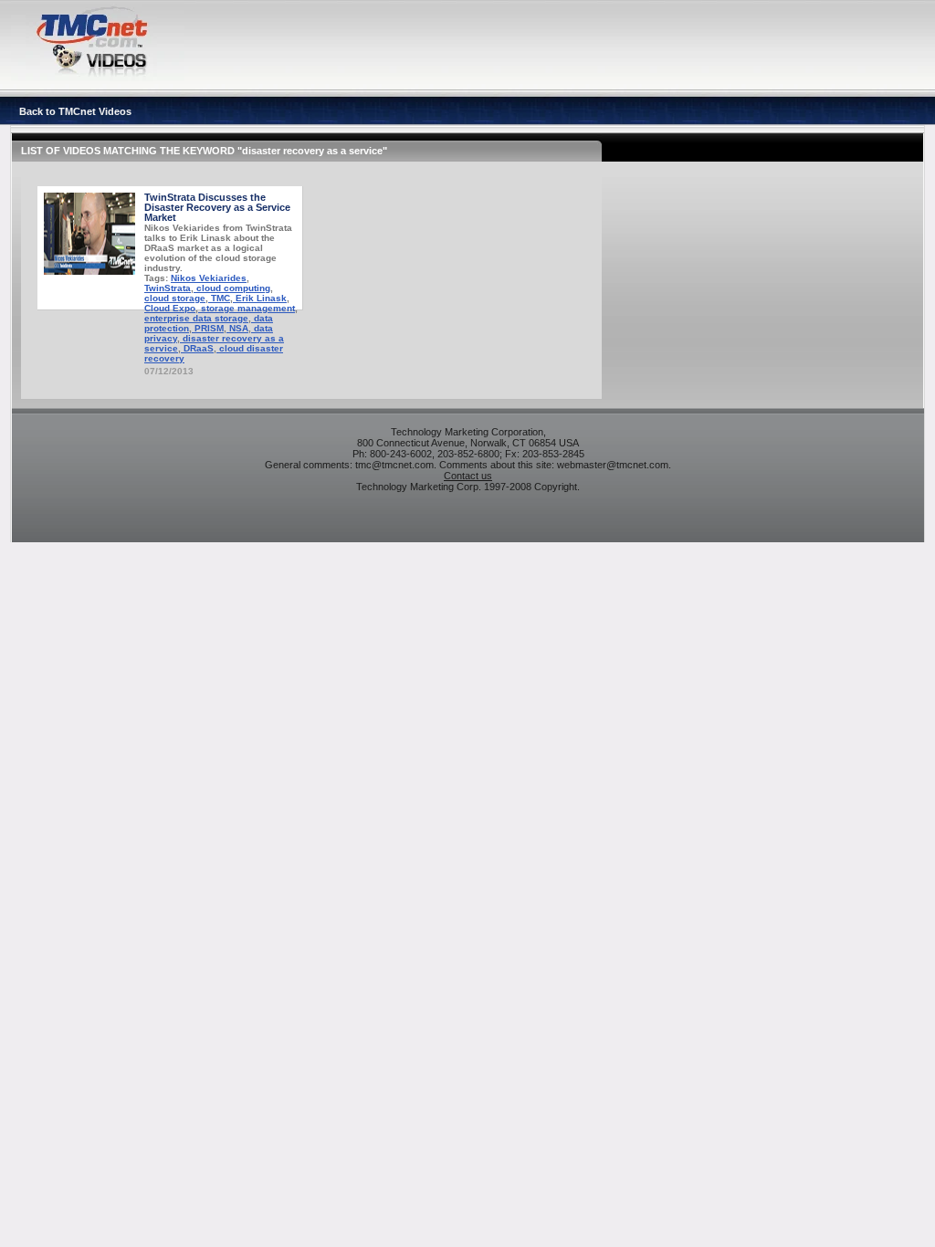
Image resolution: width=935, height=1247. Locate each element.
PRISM (208, 328)
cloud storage (174, 298)
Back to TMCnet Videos (75, 111)
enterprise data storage (196, 318)
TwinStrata (167, 288)
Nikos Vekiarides (209, 278)
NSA (237, 328)
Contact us (468, 475)
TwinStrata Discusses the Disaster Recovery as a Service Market (217, 207)
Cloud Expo (169, 308)
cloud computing (232, 288)
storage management (246, 308)
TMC (219, 298)
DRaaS (197, 348)
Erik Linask (260, 298)
